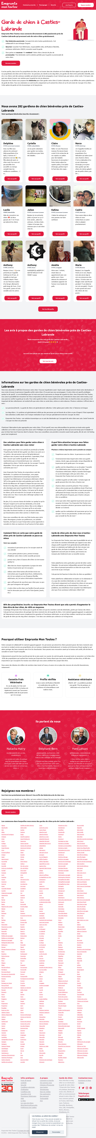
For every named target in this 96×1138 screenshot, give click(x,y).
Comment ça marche (29, 5)
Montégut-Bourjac (63, 868)
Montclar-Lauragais (63, 863)
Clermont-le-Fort (24, 879)
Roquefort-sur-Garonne (64, 1046)
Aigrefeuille (5, 827)
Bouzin (3, 996)
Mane (40, 1008)
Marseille (62, 1105)
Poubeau (60, 1001)
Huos (21, 1055)
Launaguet (42, 913)
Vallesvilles (80, 1014)
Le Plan (41, 956)
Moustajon (61, 917)
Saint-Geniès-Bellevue (82, 866)
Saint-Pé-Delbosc (81, 908)
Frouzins (22, 983)
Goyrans (22, 1032)
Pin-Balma (60, 969)
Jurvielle (22, 1062)
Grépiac (22, 1046)
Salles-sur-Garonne (82, 931)
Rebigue (60, 1030)
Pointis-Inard (61, 985)
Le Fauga (41, 942)
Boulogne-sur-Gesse (7, 983)
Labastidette (42, 845)
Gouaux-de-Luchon (25, 1023)
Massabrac (42, 1028)
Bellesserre (4, 945)
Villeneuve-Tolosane (82, 1055)
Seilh (78, 963)
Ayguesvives (5, 895)
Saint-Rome (80, 915)
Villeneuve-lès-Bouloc (82, 1053)
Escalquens (23, 920)
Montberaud (61, 852)
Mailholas (41, 1001)
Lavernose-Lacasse (44, 922)
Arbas (3, 839)
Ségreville (79, 960)
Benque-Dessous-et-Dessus (9, 949)
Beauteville (4, 929)
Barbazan (4, 913)
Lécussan (41, 938)
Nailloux (60, 922)
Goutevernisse (24, 1028)
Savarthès (79, 954)
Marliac (41, 1014)
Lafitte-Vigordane (43, 861)
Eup (21, 940)
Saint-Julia (79, 877)
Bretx (3, 1001)
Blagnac (4, 963)
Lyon (60, 1103)
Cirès (21, 875)
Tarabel (79, 985)
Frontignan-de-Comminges (27, 978)
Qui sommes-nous (46, 1083)
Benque (4, 947)
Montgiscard (61, 890)
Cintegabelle (23, 872)
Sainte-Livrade (80, 852)
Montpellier (70, 1107)
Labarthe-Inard (43, 832)
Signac (78, 978)
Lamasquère (42, 879)
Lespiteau (41, 963)
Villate (78, 1037)
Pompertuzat (61, 990)
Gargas (22, 1001)
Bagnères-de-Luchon (7, 906)
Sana (78, 938)
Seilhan (79, 965)
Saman (78, 933)
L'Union (41, 994)
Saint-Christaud (81, 843)
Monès (60, 836)
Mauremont (42, 1032)
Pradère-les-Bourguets (64, 1010)
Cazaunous (23, 841)
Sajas (78, 922)
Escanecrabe (23, 922)
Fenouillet (23, 945)
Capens (3, 1028)
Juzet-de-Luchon (43, 827)
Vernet (79, 1026)
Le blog (23, 1101)
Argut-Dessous (5, 848)
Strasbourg (62, 1112)
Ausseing (4, 877)
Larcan (41, 890)
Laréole (41, 893)
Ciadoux (22, 863)
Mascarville (42, 1026)
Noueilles (60, 931)
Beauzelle (4, 931)
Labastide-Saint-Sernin (45, 843)
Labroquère (42, 850)
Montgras (60, 893)
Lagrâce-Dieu (42, 866)
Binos (3, 960)
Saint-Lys (79, 888)
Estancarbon (23, 936)
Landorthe (42, 881)
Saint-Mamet (80, 890)
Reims (61, 1110)
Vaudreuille (80, 1017)
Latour (41, 906)
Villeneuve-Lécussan (82, 1050)
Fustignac (22, 985)
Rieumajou (61, 1039)
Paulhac (60, 945)
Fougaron (22, 965)
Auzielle (4, 890)
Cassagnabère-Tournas (7, 1039)
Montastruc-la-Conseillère (64, 845)
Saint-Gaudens (80, 863)
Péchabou (60, 949)
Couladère (23, 888)
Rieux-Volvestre (62, 1044)
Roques (60, 1048)
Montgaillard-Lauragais (64, 881)
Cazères (22, 850)
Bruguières (4, 1005)
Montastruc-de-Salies (63, 843)
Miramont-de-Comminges (45, 1059)
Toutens (79, 996)
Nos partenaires (45, 1094)
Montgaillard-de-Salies (64, 879)
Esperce (22, 931)
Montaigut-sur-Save (63, 841)
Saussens (79, 947)
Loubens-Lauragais (44, 985)
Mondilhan (61, 830)
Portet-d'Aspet (62, 994)
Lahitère (41, 872)
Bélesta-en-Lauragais (7, 940)
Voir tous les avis (48, 361)
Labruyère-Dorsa (43, 852)
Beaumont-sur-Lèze (7, 927)
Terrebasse (80, 987)
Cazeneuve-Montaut (25, 848)
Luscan (41, 996)
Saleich (79, 924)
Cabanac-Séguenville (7, 1014)
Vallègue (79, 1012)
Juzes (40, 825)
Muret (59, 920)
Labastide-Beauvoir (44, 839)
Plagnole (60, 978)
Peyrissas (60, 960)
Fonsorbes (23, 956)
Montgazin (61, 886)
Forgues (22, 960)
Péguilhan (60, 956)
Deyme (22, 902)
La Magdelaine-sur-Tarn (45, 877)
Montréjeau (61, 908)
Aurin (3, 875)
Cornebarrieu (23, 884)
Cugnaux (22, 895)
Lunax (40, 992)
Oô (59, 938)
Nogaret (60, 929)
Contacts (81, 1083)
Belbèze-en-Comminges (8, 938)
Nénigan (60, 924)
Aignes (3, 825)
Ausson (3, 879)
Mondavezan (61, 827)
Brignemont (5, 1003)
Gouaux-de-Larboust (25, 1021)
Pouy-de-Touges (62, 1005)
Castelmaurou (5, 1053)
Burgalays (4, 1008)
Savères (79, 956)
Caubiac (22, 830)
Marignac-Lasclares (44, 1010)
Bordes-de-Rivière (6, 976)
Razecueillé (61, 1028)
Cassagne (4, 1041)
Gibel (21, 1019)
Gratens (22, 1037)
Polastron (60, 987)
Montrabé (60, 906)
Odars (59, 933)
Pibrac (59, 967)
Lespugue (41, 965)
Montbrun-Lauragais (63, 859)
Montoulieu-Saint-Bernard (65, 899)
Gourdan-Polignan (25, 1026)
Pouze (59, 1008)
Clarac (22, 877)
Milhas (40, 1057)
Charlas (22, 857)
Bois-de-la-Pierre (6, 967)
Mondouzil (61, 834)
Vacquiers (79, 1005)
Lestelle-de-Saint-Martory (45, 967)
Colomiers (23, 881)
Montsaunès (61, 911)
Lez (40, 974)
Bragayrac (4, 999)
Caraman (4, 1032)
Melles (41, 1048)
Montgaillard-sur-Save (63, 884)
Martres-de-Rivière (44, 1021)
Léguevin (41, 951)
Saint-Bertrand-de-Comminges (85, 839)
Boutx (3, 994)
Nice (60, 1107)
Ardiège (4, 843)
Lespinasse (42, 960)
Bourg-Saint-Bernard (7, 987)
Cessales (22, 854)
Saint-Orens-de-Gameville (83, 899)
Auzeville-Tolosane (6, 888)
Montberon (61, 854)
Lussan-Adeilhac (43, 999)
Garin (21, 1005)
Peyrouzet (61, 963)
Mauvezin (41, 1041)
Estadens (22, 933)
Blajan (3, 965)
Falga (21, 942)
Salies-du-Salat (80, 927)
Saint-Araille (80, 832)
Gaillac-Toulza (23, 990)
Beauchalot (4, 924)
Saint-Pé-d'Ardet (81, 906)
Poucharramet (62, 1003)
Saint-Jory (79, 875)
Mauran (41, 1030)
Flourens (22, 949)
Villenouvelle (80, 1057)
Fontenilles (23, 958)
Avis (41, 1101)
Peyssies (60, 965)
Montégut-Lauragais (63, 870)
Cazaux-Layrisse (24, 843)
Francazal (22, 972)
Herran (22, 1050)
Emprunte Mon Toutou (67, 1087)
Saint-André (80, 830)
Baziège (4, 920)
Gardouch (22, 999)
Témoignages (43, 5)
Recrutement (44, 1096)
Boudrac (4, 978)
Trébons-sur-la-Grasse (82, 1001)
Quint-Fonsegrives (63, 1023)
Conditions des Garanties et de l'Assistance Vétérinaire (28, 1094)
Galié (21, 992)
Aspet (3, 857)
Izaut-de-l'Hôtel (24, 1059)
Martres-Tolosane (43, 1023)
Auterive (4, 884)
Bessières (4, 954)
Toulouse (79, 992)
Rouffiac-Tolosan (62, 1057)
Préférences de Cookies (29, 1107)
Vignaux (79, 1030)
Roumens (60, 1059)
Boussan (4, 990)
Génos (22, 1012)
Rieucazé (60, 1037)
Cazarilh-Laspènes (25, 836)
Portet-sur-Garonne (63, 999)
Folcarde (22, 951)
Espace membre (86, 5)
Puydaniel (60, 1019)
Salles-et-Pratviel (81, 929)
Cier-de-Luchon (24, 866)
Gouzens (22, 1030)
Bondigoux (4, 969)
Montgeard (61, 888)
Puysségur (60, 1021)
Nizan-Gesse (61, 927)
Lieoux (41, 978)
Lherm (41, 976)
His (21, 1053)
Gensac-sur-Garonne (25, 1017)
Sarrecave (79, 940)
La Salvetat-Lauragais (44, 899)
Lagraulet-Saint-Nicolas (45, 868)
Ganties (22, 994)
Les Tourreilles (43, 969)
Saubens (79, 945)
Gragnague (23, 1035)
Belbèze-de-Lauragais (7, 936)
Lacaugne (41, 854)
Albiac (3, 832)
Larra (40, 895)
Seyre (78, 974)
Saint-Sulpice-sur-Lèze (82, 920)
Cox (21, 893)
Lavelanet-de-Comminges (45, 920)
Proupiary (60, 1014)
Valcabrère (80, 1008)
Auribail (3, 870)
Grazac (22, 1041)
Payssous (60, 947)
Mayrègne (41, 1044)
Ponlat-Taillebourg (63, 992)
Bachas (3, 899)
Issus (21, 1057)
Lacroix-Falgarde (43, 857)
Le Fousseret (42, 945)
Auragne (4, 863)
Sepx (78, 972)
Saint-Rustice (80, 917)
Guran (22, 1048)
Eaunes (22, 911)
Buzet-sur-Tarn (5, 1010)
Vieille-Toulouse (81, 1028)
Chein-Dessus (23, 861)
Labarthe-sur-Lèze (44, 836)
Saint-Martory (80, 897)
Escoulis (22, 924)
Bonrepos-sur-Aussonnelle (8, 974)
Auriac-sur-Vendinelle (7, 868)
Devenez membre (10, 63)
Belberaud (4, 933)
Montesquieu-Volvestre (64, 877)
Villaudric (79, 1039)
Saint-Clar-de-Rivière (82, 845)
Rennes (66, 1110)
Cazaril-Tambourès (25, 839)
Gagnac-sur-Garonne (25, 987)
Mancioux (41, 1005)
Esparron (22, 929)
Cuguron (22, 897)
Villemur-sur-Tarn (81, 1046)
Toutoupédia (44, 1098)
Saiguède (79, 827)
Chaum (22, 859)
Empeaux (22, 913)
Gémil (21, 1010)
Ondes (60, 936)
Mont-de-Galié (62, 866)
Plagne (60, 976)
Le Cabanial (42, 931)
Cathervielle (23, 827)
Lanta (40, 884)
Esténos (22, 938)
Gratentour (23, 1039)
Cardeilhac (4, 1037)
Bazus (3, 922)
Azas (3, 897)
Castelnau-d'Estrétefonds (8, 1055)
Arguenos (4, 845)
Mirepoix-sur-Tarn (62, 825)
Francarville (23, 969)
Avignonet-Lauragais (7, 893)
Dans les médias (45, 1092)
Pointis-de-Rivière (62, 983)
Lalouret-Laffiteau (44, 875)
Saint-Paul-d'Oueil (81, 902)
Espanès (22, 927)
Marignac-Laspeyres (44, 1012)
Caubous (22, 832)
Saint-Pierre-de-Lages (82, 911)
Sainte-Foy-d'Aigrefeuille (83, 848)
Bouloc (3, 981)
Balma (3, 911)
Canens (3, 1026)
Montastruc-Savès (62, 848)
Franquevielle (23, 976)
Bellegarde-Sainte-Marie (8, 942)
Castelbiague (5, 1048)
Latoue (41, 904)
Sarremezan (80, 942)
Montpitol (60, 904)
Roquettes (61, 1053)
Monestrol (60, 839)
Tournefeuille (80, 994)
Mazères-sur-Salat (43, 1046)
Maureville (42, 1037)
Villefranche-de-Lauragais (83, 1041)
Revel (59, 1035)
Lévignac (41, 972)
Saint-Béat (79, 836)
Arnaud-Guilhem (6, 852)
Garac (21, 996)
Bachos (3, 902)
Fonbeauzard (23, 954)
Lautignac (41, 915)
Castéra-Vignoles (6, 1059)
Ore (59, 940)
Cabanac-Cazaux (6, 1012)
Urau (78, 1003)
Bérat (3, 951)
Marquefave (42, 1017)
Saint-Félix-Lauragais (82, 859)
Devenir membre (10, 812)
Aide (22, 1098)
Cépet (22, 852)
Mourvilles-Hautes (62, 915)
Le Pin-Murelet (43, 954)
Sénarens (79, 967)
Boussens (4, 992)
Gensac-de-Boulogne (25, 1014)
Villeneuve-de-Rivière (82, 1048)
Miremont (41, 1062)
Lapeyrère (42, 886)
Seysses (79, 976)
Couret (22, 890)
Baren (3, 915)
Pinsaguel (60, 972)
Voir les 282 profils (48, 309)
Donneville (23, 904)
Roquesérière (61, 1050)
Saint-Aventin (80, 834)
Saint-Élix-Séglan (81, 857)
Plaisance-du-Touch (63, 981)
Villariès (79, 1035)
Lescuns (41, 958)
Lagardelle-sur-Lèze (44, 863)
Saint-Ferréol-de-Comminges (84, 861)
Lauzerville (42, 917)
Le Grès (41, 949)
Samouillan (79, 936)
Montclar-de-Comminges (64, 861)
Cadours (4, 1017)
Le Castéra (42, 933)
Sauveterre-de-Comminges (84, 949)
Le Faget (41, 940)
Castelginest (5, 1050)
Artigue (3, 854)
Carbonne (4, 1035)
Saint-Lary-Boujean (82, 881)
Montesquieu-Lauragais (64, 875)
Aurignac (4, 872)
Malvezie (41, 1003)
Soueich (79, 983)
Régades (60, 1032)
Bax (2, 917)
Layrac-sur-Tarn (43, 924)
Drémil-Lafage (24, 906)
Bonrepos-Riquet (6, 972)
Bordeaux (69, 1105)
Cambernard (5, 1021)
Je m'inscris (69, 5)
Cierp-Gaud (23, 870)
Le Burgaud (42, 929)
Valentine (79, 1010)
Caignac (3, 1019)
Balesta (3, 908)
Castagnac (4, 1044)
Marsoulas (41, 1019)
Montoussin (61, 902)
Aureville (4, 866)
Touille (78, 990)
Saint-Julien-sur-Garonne (83, 879)
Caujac (22, 834)
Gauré (22, 1008)
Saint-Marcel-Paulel (82, 893)
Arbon (3, 841)
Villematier (80, 1044)
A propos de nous (23, 1130)
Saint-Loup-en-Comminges (83, 886)
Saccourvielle (80, 825)
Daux (21, 899)
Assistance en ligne (84, 1080)
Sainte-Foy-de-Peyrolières (83, 850)
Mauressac (42, 1035)
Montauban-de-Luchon (64, 850)
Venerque (79, 1021)
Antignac (4, 836)
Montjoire (60, 895)
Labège (41, 848)
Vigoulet (79, 1032)
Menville (41, 1050)
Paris (71, 1101)
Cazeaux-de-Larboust (25, 845)
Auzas (3, 886)
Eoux (21, 917)
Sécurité (53, 5)
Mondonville (61, 832)
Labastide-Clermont (44, 841)
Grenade (22, 1044)
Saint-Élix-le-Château (82, 854)
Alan (3, 830)
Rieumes (60, 1041)
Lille (64, 1107)
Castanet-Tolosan (6, 1046)
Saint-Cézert (80, 841)
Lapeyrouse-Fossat (44, 888)
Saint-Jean (79, 870)
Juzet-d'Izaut (42, 830)
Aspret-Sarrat (5, 859)
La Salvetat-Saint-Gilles (45, 902)
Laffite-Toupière (43, 859)
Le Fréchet (42, 947)
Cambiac (4, 1023)
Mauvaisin (41, 1039)
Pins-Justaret (61, 974)
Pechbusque (61, 954)
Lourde (41, 990)
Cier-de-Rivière (24, 868)
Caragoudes (5, 1030)
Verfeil (79, 1023)
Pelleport (60, 958)
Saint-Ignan (80, 868)
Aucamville (4, 861)
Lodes (40, 981)
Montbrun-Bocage (63, 857)
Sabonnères (61, 1062)
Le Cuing (41, 936)
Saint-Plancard (80, 913)
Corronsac (23, 886)
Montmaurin (61, 897)
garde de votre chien (67, 1085)
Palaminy (60, 942)
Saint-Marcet (80, 895)
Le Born (41, 927)
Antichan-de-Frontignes (8, 834)
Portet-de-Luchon (62, 996)
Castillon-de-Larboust (7, 1062)
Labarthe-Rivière (43, 834)
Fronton (22, 981)
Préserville (61, 1012)
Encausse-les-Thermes (26, 915)
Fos (21, 963)
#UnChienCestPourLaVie (29, 1105)
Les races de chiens (27, 1103)
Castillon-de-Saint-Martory (27, 825)
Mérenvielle (42, 1053)
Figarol (22, 947)
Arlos (3, 850)
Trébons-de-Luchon (82, 999)
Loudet (41, 987)
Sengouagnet (80, 969)
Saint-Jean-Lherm (81, 872)
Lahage (41, 870)
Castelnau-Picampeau (7, 1057)
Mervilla (41, 1055)
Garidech (22, 1003)
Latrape (41, 908)
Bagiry (3, 904)
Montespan (61, 872)
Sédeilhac (79, 958)
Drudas (22, 908)
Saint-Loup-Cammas (82, 884)
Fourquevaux (23, 967)
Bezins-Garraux (5, 956)
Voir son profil (12, 179)
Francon (22, 974)
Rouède (60, 1055)
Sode (78, 981)
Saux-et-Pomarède (82, 951)
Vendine (79, 1019)
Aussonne (4, 881)
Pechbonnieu (61, 951)
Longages (41, 983)
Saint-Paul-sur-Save (82, 904)
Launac (41, 911)
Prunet (60, 1017)
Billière (3, 958)
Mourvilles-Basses (62, 913)
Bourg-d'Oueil (5, 985)
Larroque (41, 897)
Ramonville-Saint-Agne (64, 1026)
